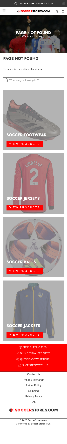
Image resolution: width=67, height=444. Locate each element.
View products (24, 144)
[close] (63, 3)
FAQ (33, 402)
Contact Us (33, 374)
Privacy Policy (33, 396)
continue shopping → (31, 69)
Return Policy (33, 385)
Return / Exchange (33, 380)
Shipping (33, 391)
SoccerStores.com (37, 420)
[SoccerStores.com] (33, 11)
